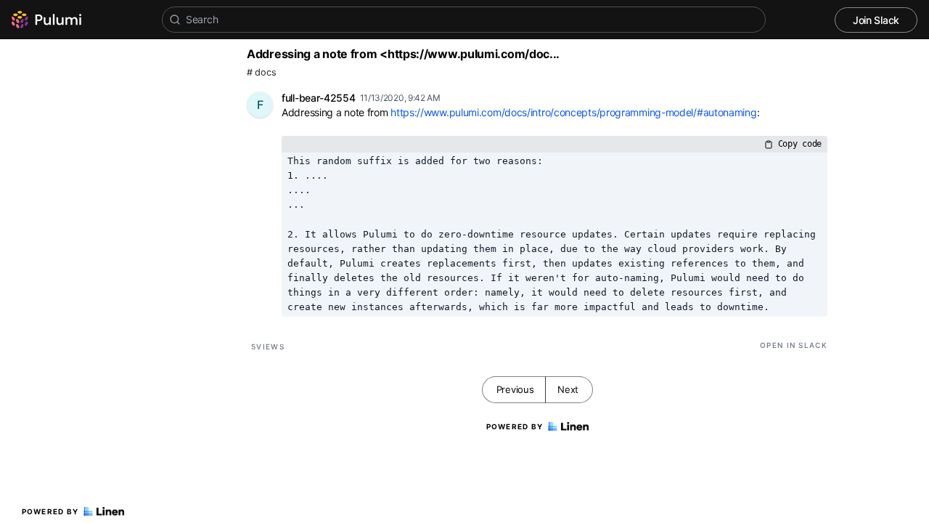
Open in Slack (793, 345)
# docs (261, 72)
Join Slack (876, 20)
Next (567, 389)
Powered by (50, 511)
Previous (515, 389)
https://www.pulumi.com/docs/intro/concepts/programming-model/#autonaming (573, 112)
